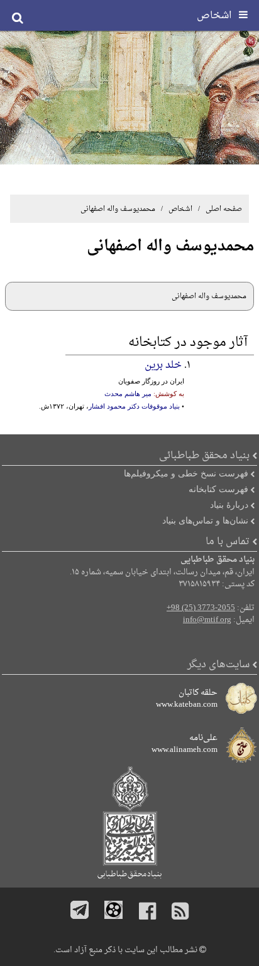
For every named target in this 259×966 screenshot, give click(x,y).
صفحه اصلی (224, 209)
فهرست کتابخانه (218, 489)
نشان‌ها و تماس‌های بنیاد (205, 520)
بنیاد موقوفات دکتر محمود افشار (134, 406)
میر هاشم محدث (128, 393)
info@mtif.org (207, 620)
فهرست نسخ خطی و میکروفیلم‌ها (186, 473)
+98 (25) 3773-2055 (201, 608)
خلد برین (163, 365)
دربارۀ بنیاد (229, 505)
